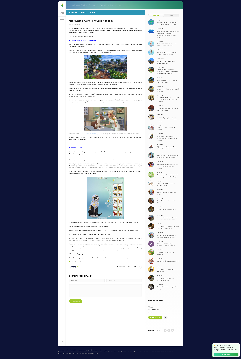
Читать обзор (226, 354)
